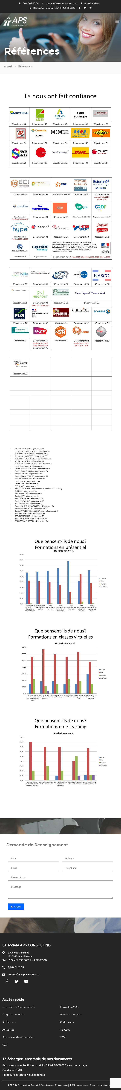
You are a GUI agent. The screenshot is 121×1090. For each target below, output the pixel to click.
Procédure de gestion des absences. (23, 1074)
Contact (65, 1030)
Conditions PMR (12, 1070)
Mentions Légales (70, 1014)
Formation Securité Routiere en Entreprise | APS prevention (53, 1085)
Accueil (8, 66)
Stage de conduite (13, 1014)
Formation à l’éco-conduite (18, 1007)
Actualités (8, 1030)
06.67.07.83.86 (31, 3)
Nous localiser (91, 3)
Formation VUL (69, 1007)
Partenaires (67, 1022)
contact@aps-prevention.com (61, 3)
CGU (5, 1045)
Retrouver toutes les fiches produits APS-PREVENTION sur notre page (44, 1065)
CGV (62, 1037)
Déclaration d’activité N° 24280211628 (54, 8)
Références (9, 1022)
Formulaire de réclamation (18, 1037)
